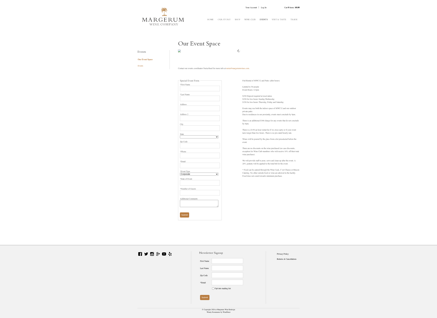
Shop (237, 19)
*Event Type (185, 171)
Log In (263, 7)
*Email (183, 161)
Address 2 (184, 114)
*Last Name (185, 94)
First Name (204, 261)
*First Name (185, 84)
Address (183, 104)
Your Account (251, 7)
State (182, 134)
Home (210, 19)
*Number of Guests (188, 188)
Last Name (204, 268)
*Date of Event (186, 178)
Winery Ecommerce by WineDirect (218, 312)
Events (264, 19)
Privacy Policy (283, 253)
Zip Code (183, 141)
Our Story (224, 19)
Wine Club (250, 19)
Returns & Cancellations (287, 259)
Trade (294, 19)
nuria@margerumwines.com (237, 68)
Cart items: (292, 7)
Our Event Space (145, 59)
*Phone (183, 151)
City (181, 124)
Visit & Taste (279, 19)
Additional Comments (189, 198)
